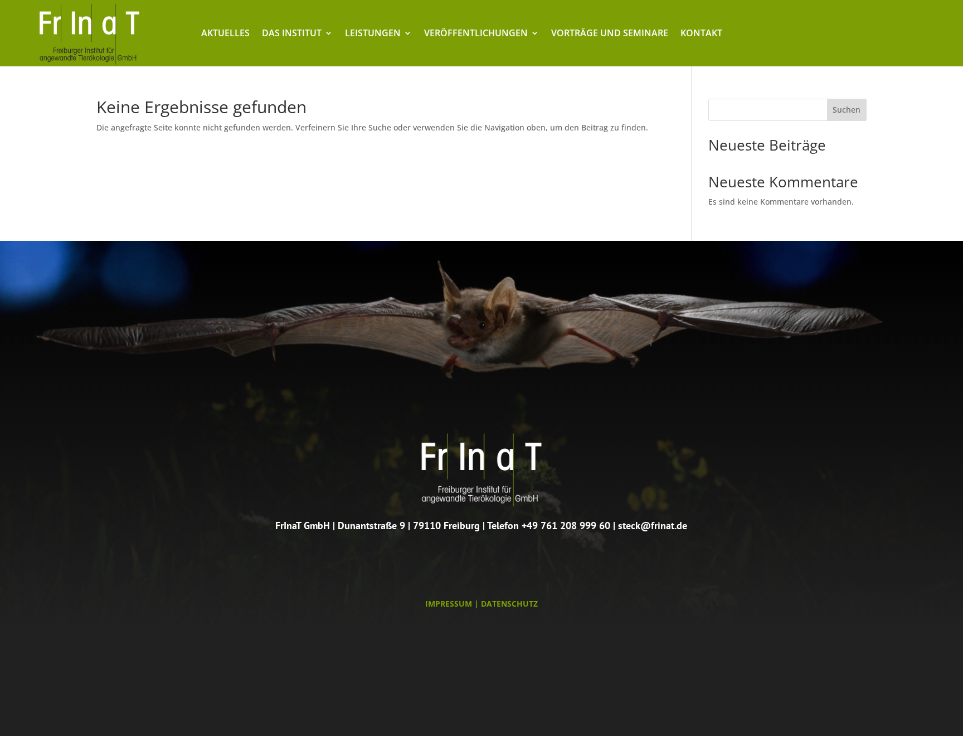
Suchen (846, 109)
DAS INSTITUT (292, 34)
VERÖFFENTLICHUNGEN (476, 34)
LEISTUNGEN (373, 34)
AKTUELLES (225, 34)
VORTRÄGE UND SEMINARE (609, 34)
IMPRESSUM (448, 603)
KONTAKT (701, 34)
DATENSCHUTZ (509, 603)
